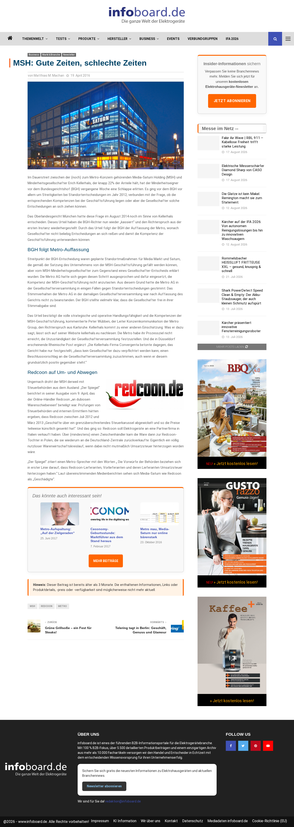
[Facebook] (231, 746)
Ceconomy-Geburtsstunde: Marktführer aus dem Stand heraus (106, 535)
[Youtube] (268, 746)
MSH (32, 606)
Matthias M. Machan (49, 75)
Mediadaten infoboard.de (227, 821)
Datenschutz (192, 821)
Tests (61, 39)
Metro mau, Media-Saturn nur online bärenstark (154, 533)
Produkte (87, 39)
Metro (62, 606)
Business (147, 39)
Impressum (100, 821)
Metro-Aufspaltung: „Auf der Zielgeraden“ (57, 531)
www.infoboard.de (32, 821)
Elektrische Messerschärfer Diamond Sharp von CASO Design (243, 170)
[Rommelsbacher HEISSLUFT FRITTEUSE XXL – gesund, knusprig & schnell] (208, 263)
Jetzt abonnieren (232, 101)
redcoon (46, 606)
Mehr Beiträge (105, 561)
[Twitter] (243, 746)
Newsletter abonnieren (104, 786)
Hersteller (117, 39)
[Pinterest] (256, 746)
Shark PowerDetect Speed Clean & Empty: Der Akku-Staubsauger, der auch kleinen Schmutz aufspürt (242, 296)
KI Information (124, 821)
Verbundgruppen (203, 39)
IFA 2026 (232, 39)
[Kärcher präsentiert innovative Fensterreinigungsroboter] (208, 328)
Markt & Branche (51, 54)
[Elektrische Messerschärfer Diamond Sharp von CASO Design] (208, 171)
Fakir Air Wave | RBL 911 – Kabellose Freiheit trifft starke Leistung (242, 142)
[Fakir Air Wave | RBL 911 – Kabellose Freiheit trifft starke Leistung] (208, 143)
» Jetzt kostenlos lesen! (236, 463)
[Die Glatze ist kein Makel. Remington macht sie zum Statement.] (208, 199)
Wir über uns (150, 821)
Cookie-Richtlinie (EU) (269, 821)
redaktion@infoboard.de (123, 801)
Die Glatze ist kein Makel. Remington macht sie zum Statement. (242, 198)
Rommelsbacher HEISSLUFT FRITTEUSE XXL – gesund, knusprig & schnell (241, 264)
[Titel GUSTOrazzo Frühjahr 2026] (232, 574)
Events (173, 39)
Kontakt (171, 821)
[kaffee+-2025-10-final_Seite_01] (232, 693)
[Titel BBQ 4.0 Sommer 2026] (232, 455)
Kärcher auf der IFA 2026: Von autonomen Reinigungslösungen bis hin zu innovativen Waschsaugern (242, 230)
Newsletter (69, 54)
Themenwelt (33, 39)
